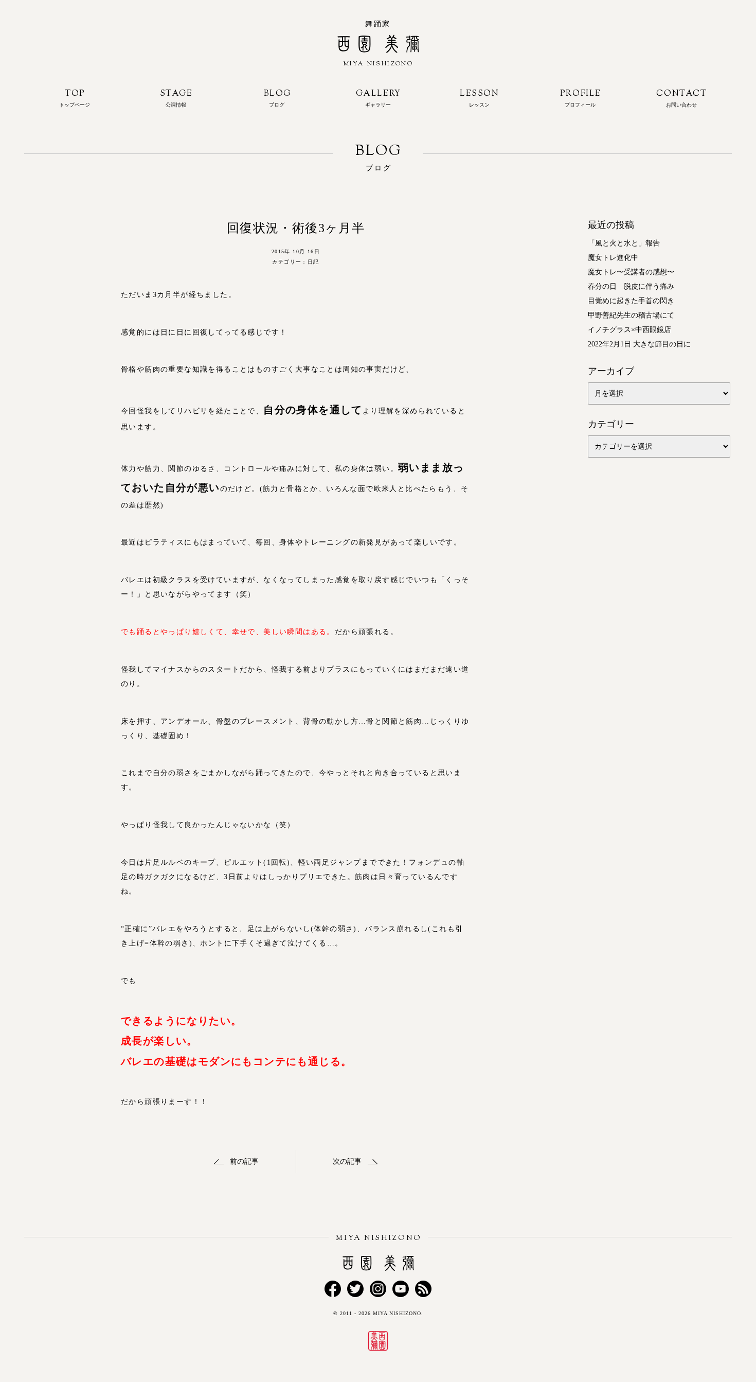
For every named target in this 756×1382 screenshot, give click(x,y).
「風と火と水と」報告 (624, 243)
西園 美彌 (378, 67)
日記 (313, 262)
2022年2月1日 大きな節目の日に (639, 344)
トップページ (74, 98)
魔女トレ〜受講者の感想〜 (631, 272)
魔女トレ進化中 (613, 257)
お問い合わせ (681, 98)
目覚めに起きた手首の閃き (631, 301)
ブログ (277, 98)
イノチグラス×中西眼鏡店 (629, 330)
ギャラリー (378, 98)
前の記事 (244, 1161)
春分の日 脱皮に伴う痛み (631, 286)
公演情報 (176, 98)
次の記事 (347, 1161)
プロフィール (580, 98)
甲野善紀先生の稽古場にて (631, 315)
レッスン (479, 98)
